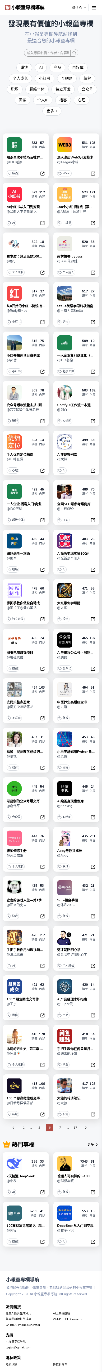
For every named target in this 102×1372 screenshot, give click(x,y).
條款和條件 (60, 1364)
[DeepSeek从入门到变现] (64, 1213)
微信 (15, 1015)
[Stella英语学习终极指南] (64, 293)
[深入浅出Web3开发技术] (64, 144)
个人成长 (17, 272)
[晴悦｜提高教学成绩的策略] (14, 739)
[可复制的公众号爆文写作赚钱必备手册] (14, 788)
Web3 (66, 173)
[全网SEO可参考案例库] (64, 491)
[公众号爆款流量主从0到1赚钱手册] (14, 392)
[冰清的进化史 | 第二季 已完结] (14, 1036)
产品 (65, 1015)
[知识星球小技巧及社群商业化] (14, 144)
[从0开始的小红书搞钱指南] (14, 293)
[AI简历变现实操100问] (64, 541)
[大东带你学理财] (64, 590)
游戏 (15, 916)
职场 (15, 569)
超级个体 (68, 371)
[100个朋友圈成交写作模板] (14, 986)
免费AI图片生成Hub (18, 1313)
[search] (74, 53)
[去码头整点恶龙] (14, 689)
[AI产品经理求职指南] (64, 986)
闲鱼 (65, 1065)
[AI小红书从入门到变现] (14, 194)
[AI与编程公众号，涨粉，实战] (64, 640)
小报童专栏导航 (16, 1342)
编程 (65, 767)
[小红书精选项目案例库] (14, 342)
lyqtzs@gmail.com (18, 1347)
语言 (65, 322)
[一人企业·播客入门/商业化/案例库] (14, 491)
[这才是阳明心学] (64, 937)
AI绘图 (67, 421)
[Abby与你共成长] (64, 838)
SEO (65, 520)
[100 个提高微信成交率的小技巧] (14, 1085)
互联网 (16, 718)
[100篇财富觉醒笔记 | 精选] (14, 1213)
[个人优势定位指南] (14, 441)
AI (13, 223)
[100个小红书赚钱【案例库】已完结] (64, 194)
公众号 (67, 668)
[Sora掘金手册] (64, 887)
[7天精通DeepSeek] (14, 1163)
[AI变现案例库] (64, 441)
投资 (65, 619)
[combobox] (79, 7)
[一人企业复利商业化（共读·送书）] (64, 342)
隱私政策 (11, 1364)
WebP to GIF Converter (68, 1319)
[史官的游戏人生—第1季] (14, 887)
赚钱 (15, 173)
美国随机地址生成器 (18, 1319)
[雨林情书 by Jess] (64, 243)
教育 (15, 767)
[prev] (13, 1127)
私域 (15, 1114)
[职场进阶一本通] (14, 541)
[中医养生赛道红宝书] (64, 689)
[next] (86, 1127)
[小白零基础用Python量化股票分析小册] (64, 739)
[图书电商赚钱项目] (14, 640)
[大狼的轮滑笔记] (64, 1085)
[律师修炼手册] (14, 838)
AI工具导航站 (61, 1313)
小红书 (67, 223)
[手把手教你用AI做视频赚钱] (14, 937)
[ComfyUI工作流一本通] (64, 392)
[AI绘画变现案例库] (64, 788)
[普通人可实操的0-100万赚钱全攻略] (64, 1163)
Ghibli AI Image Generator (23, 1325)
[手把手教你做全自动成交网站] (14, 590)
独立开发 (17, 619)
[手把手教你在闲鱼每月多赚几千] (64, 1036)
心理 (15, 470)
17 (75, 1128)
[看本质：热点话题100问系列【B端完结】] (14, 243)
